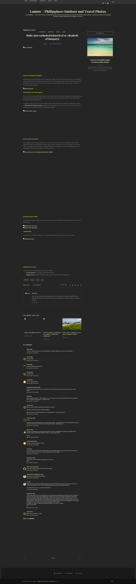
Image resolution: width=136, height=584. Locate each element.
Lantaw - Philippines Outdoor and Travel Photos (68, 11)
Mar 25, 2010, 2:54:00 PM (32, 368)
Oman (28, 364)
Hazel (28, 396)
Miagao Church (30, 274)
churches (42, 31)
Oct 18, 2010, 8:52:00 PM (32, 489)
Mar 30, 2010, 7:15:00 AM (32, 414)
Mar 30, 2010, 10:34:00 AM (33, 444)
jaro (63, 31)
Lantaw (27, 285)
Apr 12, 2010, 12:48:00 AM (32, 470)
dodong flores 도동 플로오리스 (34, 474)
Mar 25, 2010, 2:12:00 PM (32, 352)
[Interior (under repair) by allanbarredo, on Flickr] (52, 123)
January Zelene (30, 441)
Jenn (28, 448)
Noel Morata (30, 418)
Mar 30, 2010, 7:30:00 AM (32, 425)
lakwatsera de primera (32, 387)
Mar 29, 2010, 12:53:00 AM (32, 392)
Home (26, 0)
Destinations (33, 0)
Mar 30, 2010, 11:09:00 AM (32, 453)
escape (28, 379)
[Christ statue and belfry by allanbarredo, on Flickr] (52, 228)
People (50, 0)
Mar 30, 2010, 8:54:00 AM (32, 437)
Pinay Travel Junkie (31, 466)
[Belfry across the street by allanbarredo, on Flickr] (52, 226)
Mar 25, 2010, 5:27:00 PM (32, 375)
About (55, 0)
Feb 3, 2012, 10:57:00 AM (32, 507)
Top (112, 581)
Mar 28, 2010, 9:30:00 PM (32, 383)
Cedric (28, 349)
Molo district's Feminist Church (33, 105)
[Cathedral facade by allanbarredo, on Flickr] (52, 89)
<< (25, 558)
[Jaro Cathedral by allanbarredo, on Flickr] (52, 60)
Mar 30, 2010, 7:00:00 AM (32, 401)
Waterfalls (43, 0)
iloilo (58, 31)
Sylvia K (28, 429)
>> (79, 558)
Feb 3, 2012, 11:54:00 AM (32, 515)
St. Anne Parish (30, 272)
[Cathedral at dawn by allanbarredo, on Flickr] (52, 251)
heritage (51, 31)
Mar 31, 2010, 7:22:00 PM (32, 462)
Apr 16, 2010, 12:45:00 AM (32, 477)
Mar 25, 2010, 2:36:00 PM (32, 360)
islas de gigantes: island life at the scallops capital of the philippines (52, 334)
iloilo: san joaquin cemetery (33, 332)
